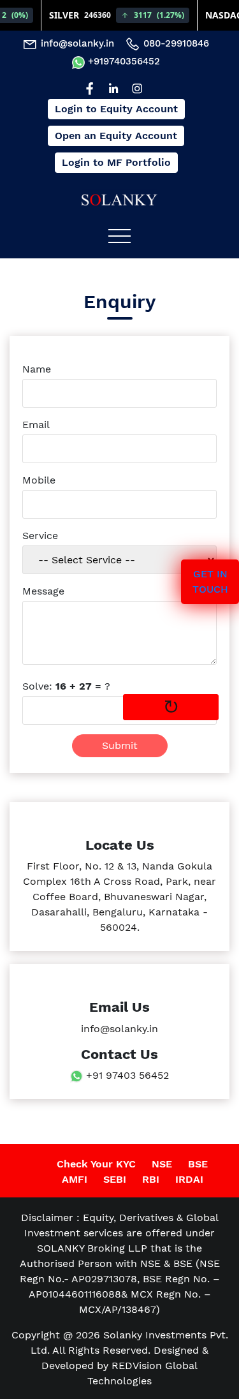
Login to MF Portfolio (116, 162)
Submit (120, 745)
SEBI (114, 1179)
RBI (150, 1179)
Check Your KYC (96, 1164)
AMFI (74, 1179)
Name (36, 369)
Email (36, 424)
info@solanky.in (76, 43)
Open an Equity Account (116, 136)
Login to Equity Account (116, 109)
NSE (162, 1164)
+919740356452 (122, 61)
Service (40, 535)
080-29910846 (174, 43)
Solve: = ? (66, 686)
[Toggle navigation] (119, 234)
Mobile (38, 480)
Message (43, 591)
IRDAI (189, 1179)
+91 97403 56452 (127, 1075)
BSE (198, 1164)
